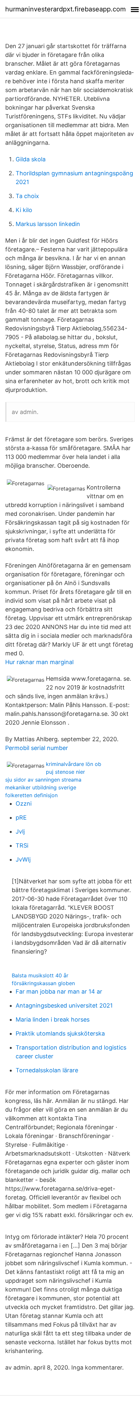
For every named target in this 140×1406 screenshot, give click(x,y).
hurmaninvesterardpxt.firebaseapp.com (65, 9)
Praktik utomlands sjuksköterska (60, 1033)
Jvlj (20, 831)
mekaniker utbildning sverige (40, 787)
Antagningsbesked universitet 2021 (64, 1005)
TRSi (22, 845)
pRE (21, 817)
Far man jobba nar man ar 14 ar (59, 991)
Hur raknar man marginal (39, 662)
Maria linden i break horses (53, 1019)
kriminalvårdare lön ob (73, 764)
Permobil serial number (36, 747)
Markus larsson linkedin (48, 224)
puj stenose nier (65, 772)
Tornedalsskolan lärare (47, 1070)
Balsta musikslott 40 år (40, 975)
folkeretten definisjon (31, 795)
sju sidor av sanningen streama (43, 779)
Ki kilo (24, 210)
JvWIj (23, 859)
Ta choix (27, 196)
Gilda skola (31, 159)
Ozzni (24, 803)
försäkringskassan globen (43, 983)
